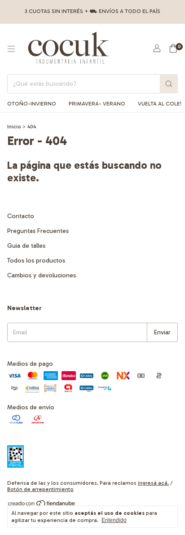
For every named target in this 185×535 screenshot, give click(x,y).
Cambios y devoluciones (41, 275)
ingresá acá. (153, 483)
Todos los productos (36, 260)
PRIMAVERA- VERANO (97, 104)
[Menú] (11, 49)
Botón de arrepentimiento (40, 489)
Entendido (114, 520)
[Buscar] (169, 83)
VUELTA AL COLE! (159, 104)
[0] (173, 49)
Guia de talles (26, 246)
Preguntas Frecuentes (38, 231)
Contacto (20, 216)
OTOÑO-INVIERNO (31, 104)
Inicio (14, 126)
